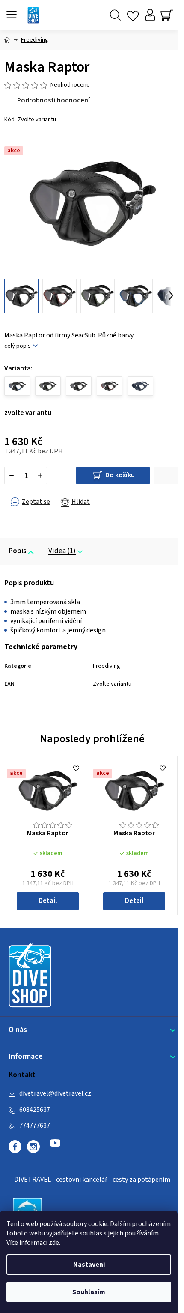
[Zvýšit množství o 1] (40, 475)
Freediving (106, 666)
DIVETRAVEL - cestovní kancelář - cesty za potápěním (92, 1179)
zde (54, 1242)
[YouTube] (55, 1146)
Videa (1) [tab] (62, 551)
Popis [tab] (18, 551)
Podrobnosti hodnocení (53, 100)
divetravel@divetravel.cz (55, 1093)
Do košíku (120, 475)
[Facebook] (15, 1146)
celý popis (17, 346)
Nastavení (89, 1264)
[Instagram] (33, 1146)
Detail (48, 901)
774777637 (34, 1125)
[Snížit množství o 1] (11, 475)
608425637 (34, 1109)
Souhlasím (88, 1292)
